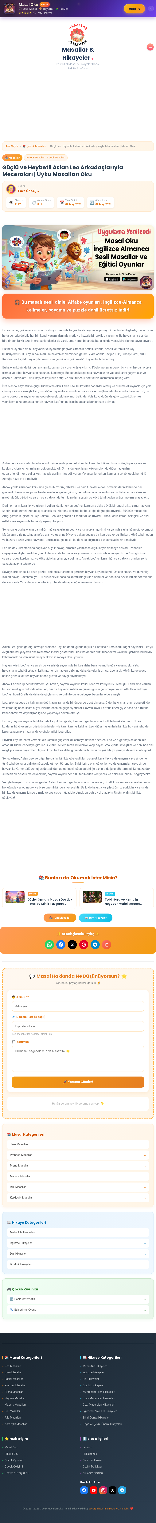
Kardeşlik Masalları (14, 1424)
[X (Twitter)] (112, 1490)
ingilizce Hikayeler (92, 1372)
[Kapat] (151, 8)
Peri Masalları (11, 1366)
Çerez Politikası (91, 1460)
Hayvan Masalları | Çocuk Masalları (45, 157)
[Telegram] (122, 1490)
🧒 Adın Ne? (20, 997)
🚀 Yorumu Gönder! (78, 1082)
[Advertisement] (78, 114)
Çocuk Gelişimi (12, 1466)
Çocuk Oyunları (12, 1460)
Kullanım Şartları (91, 1473)
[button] (150, 47)
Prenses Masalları (14, 1385)
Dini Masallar (11, 1411)
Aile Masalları (11, 1417)
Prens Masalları (12, 1392)
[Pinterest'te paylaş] (83, 944)
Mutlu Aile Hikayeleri (93, 1366)
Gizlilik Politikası (91, 1466)
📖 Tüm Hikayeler (96, 917)
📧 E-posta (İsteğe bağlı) (28, 1017)
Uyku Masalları (12, 1372)
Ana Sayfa (12, 146)
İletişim (86, 1447)
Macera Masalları (14, 1404)
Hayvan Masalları (13, 1398)
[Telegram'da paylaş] (95, 944)
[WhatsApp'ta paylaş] (49, 944)
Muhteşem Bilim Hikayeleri (97, 1392)
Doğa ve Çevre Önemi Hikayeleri (101, 1424)
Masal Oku (10, 1447)
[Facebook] (84, 1490)
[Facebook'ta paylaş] (60, 944)
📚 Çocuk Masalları (34, 146)
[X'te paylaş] (72, 944)
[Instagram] (103, 1490)
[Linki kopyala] (106, 944)
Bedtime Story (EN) (15, 1473)
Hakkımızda (88, 1454)
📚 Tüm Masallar (60, 917)
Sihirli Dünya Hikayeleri (95, 1417)
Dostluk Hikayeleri (92, 1385)
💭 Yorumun (20, 1042)
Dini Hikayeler (89, 1379)
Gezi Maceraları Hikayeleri (97, 1404)
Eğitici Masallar (12, 1379)
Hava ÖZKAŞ (29, 191)
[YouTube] (93, 1490)
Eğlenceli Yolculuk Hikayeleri (98, 1411)
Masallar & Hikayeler (78, 54)
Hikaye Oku (10, 1454)
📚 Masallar (12, 157)
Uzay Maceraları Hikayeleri (97, 1398)
